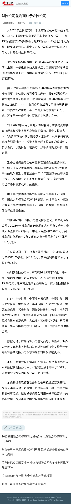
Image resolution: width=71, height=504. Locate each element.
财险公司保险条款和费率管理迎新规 (24, 484)
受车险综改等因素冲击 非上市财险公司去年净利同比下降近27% (35, 465)
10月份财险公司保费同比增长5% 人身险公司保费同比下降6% (34, 439)
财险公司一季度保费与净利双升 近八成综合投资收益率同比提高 (35, 452)
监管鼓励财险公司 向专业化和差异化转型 (27, 475)
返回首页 (65, 3)
